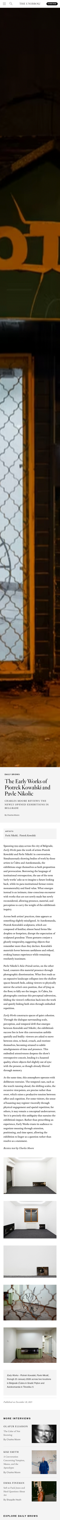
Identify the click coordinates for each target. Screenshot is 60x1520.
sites (21, 845)
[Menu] (4, 3)
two (16, 845)
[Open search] (11, 3)
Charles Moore (13, 815)
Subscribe (52, 4)
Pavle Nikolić (11, 835)
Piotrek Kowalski (28, 835)
